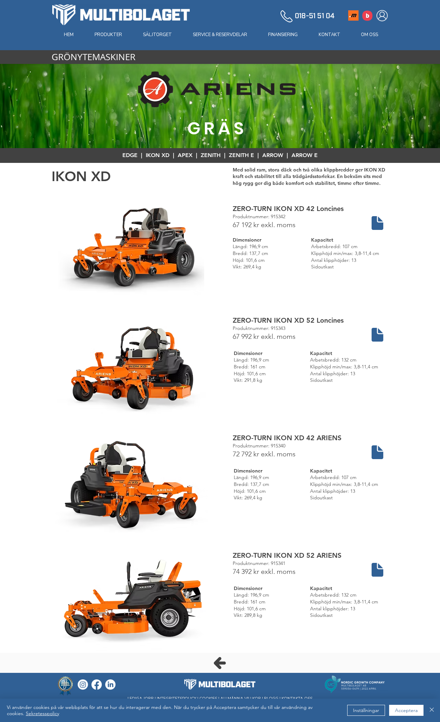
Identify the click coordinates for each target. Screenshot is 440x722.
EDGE (130, 155)
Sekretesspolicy (42, 713)
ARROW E (305, 155)
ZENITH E (241, 155)
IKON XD (157, 155)
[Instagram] (83, 684)
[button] (108, 35)
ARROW (272, 155)
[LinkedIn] (110, 684)
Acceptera (406, 710)
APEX (185, 155)
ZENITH (211, 155)
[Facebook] (96, 684)
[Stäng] (432, 710)
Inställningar (366, 710)
